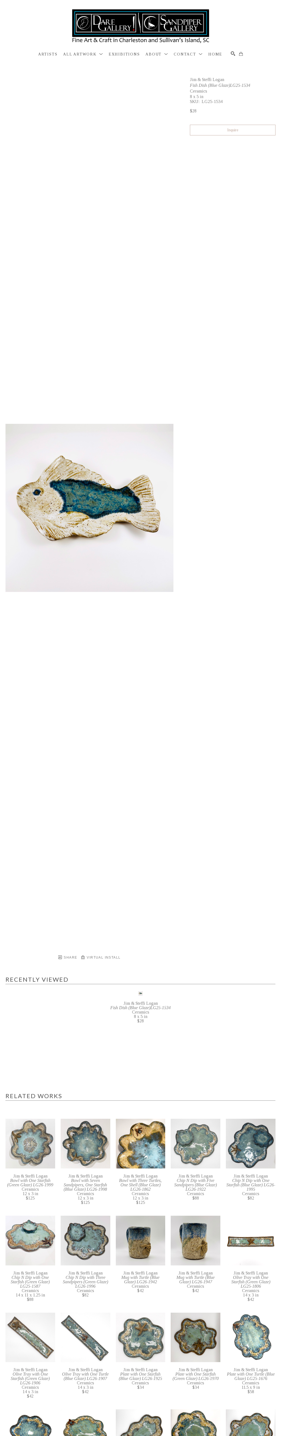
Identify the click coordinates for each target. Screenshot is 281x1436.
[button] (83, 54)
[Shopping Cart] (241, 54)
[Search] (233, 53)
